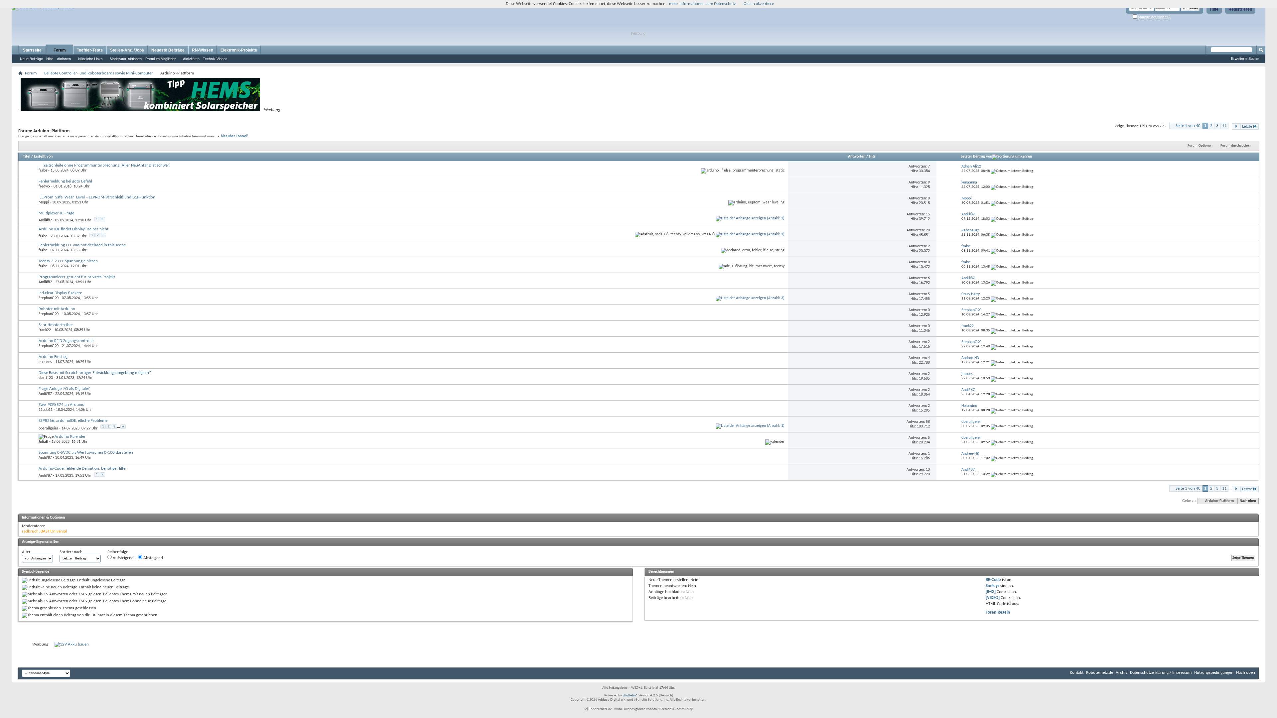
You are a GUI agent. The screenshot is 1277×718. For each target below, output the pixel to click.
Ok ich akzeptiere (759, 4)
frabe (43, 171)
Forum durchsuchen (1235, 146)
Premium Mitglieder (160, 59)
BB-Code (993, 580)
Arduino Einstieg (53, 357)
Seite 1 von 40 (1188, 126)
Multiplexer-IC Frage (56, 213)
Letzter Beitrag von (976, 157)
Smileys (992, 586)
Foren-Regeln (998, 612)
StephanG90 (49, 298)
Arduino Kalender (70, 436)
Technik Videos (215, 59)
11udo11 (46, 410)
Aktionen (64, 59)
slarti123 (46, 378)
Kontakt (1076, 672)
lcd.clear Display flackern (60, 293)
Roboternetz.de (1099, 672)
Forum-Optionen (1200, 146)
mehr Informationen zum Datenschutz (702, 4)
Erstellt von (43, 157)
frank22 (45, 330)
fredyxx (44, 186)
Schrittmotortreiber (56, 325)
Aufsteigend (123, 558)
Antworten (856, 157)
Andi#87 (45, 220)
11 (1224, 126)
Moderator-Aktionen (126, 59)
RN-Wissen (202, 50)
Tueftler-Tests (90, 50)
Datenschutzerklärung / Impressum (1161, 672)
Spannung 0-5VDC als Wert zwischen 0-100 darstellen (86, 452)
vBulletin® (630, 695)
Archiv (1121, 672)
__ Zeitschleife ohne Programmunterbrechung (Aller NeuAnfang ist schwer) (105, 165)
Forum (60, 50)
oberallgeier (48, 428)
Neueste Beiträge (168, 50)
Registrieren (1240, 9)
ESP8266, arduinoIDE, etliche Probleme (73, 421)
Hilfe (1214, 9)
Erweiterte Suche (1245, 58)
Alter (26, 552)
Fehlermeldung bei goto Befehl (65, 181)
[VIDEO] (993, 598)
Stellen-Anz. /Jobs (127, 50)
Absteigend (152, 558)
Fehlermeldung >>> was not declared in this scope (82, 245)
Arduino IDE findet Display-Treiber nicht (73, 229)
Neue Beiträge (31, 59)
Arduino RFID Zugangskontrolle (66, 341)
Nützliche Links (90, 59)
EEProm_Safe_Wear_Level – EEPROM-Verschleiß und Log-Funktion (97, 197)
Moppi (44, 202)
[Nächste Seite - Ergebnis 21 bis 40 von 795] (1236, 126)
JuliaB (43, 442)
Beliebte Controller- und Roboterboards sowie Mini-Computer (98, 73)
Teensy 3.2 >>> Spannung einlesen (68, 261)
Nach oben (1248, 501)
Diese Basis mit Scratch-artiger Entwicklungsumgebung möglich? (95, 373)
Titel (26, 157)
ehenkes (45, 362)
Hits (872, 157)
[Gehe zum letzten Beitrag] (1012, 171)
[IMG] (991, 592)
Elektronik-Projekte (238, 50)
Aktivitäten (191, 59)
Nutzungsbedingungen (1213, 672)
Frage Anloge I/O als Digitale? (64, 389)
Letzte (1247, 126)
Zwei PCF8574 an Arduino (61, 405)
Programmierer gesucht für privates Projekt (77, 277)
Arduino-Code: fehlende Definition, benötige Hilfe (82, 468)
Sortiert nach (71, 552)
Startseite (32, 50)
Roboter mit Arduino (57, 309)
